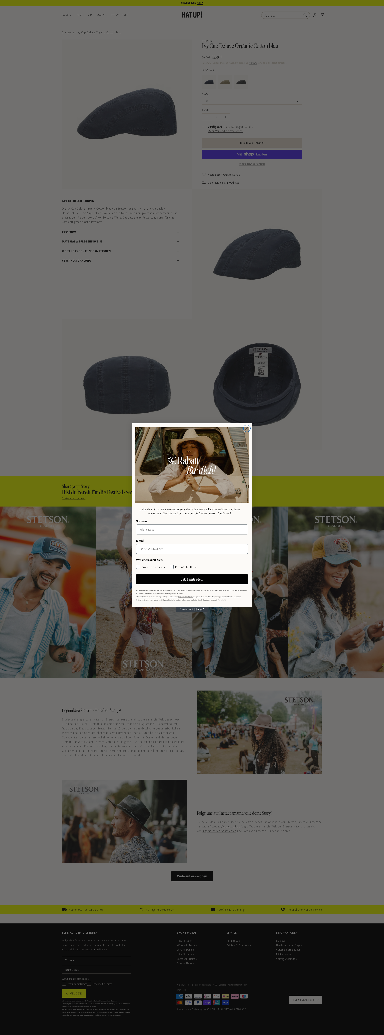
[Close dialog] (246, 428)
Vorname (141, 521)
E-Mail (140, 540)
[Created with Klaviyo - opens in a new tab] (192, 609)
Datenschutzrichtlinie (185, 597)
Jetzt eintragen (192, 579)
